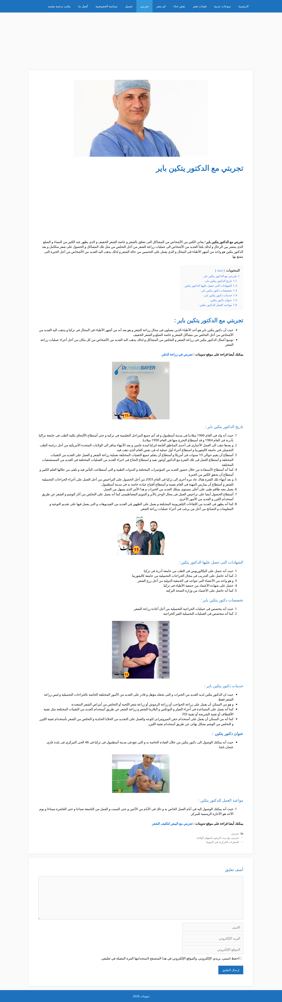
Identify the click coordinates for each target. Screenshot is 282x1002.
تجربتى (144, 6)
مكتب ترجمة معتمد (59, 6)
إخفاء (220, 270)
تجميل (129, 6)
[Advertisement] (141, 39)
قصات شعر (199, 6)
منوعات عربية (222, 6)
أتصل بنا (83, 6)
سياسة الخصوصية (106, 6)
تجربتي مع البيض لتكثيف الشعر (172, 823)
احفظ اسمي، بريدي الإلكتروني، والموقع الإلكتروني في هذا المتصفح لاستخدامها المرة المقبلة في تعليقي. (170, 958)
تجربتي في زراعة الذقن (177, 354)
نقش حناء (179, 6)
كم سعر (161, 6)
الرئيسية (243, 6)
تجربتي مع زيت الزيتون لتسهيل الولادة (218, 838)
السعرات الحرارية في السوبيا (222, 842)
